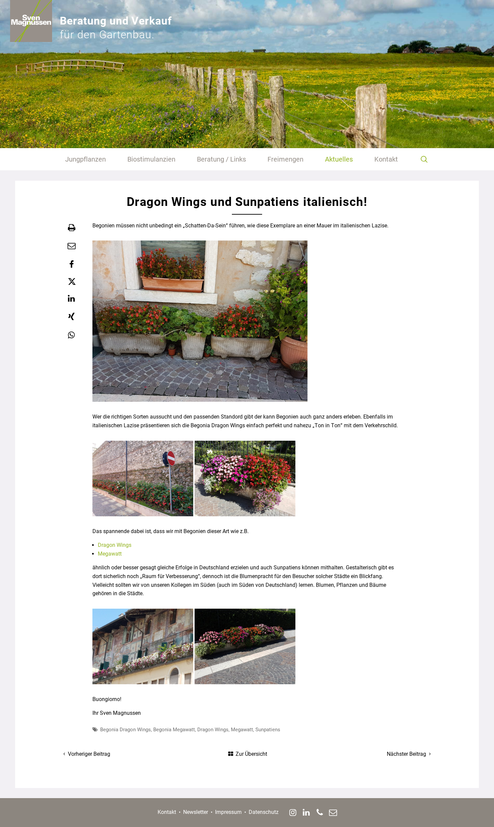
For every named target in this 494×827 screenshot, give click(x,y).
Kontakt (167, 812)
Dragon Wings (114, 545)
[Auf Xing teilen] (71, 316)
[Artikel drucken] (71, 227)
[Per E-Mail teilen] (71, 246)
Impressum (228, 812)
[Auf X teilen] (71, 281)
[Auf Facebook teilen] (71, 264)
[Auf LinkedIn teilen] (71, 298)
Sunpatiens (267, 730)
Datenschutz (264, 812)
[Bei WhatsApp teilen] (71, 335)
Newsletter (195, 812)
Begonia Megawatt (174, 730)
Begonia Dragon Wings (125, 730)
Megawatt (110, 554)
